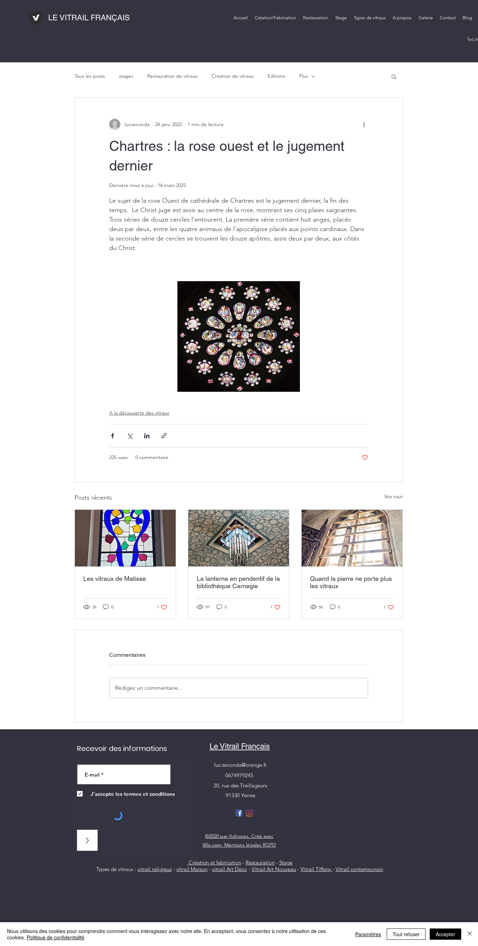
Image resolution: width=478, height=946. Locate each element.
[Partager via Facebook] (112, 435)
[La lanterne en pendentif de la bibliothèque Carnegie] (238, 538)
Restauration (260, 862)
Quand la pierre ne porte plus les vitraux (351, 582)
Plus (303, 76)
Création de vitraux (233, 76)
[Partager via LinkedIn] (146, 435)
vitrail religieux (155, 869)
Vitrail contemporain (359, 869)
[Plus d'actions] (364, 124)
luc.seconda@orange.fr (240, 764)
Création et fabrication (214, 862)
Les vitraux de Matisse (114, 578)
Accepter (445, 934)
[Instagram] (249, 812)
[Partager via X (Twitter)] (129, 435)
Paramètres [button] (368, 934)
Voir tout (393, 496)
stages (126, 76)
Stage (286, 862)
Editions (276, 76)
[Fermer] (469, 934)
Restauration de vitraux (172, 76)
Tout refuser (406, 934)
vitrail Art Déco (229, 869)
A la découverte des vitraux (139, 413)
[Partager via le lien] (164, 435)
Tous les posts (90, 76)
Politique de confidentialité (55, 937)
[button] (369, 18)
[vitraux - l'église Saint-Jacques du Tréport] (352, 538)
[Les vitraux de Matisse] (125, 538)
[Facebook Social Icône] (239, 812)
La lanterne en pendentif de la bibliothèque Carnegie (238, 582)
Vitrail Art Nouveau (274, 869)
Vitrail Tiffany (316, 869)
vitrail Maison (192, 869)
